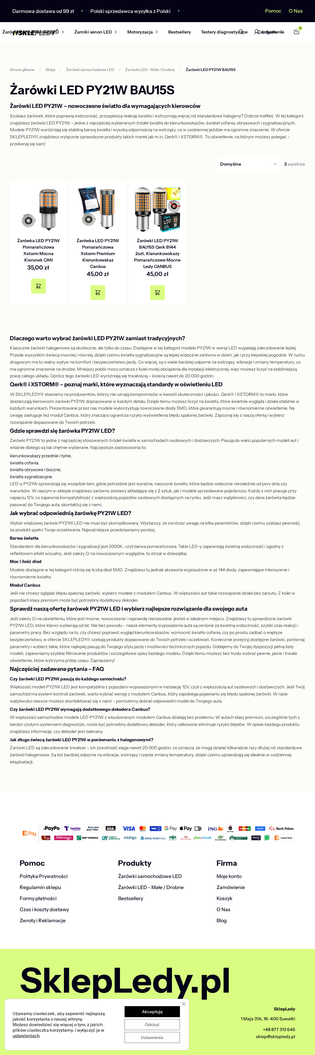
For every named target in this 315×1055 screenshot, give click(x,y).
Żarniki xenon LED (93, 32)
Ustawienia (152, 1037)
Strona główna (22, 69)
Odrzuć (152, 1024)
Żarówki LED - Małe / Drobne (150, 69)
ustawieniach (26, 1035)
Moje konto (229, 876)
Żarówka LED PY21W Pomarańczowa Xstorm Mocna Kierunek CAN (38, 250)
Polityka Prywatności (44, 876)
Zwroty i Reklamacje (43, 920)
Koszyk (225, 898)
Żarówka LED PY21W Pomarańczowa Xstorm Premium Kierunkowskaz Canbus (98, 253)
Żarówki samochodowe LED (30, 32)
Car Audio (267, 32)
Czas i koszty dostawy (44, 909)
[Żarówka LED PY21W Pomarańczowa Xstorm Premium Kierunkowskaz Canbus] (98, 209)
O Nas (296, 11)
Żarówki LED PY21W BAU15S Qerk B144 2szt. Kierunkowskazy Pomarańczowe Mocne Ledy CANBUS (157, 253)
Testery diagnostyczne (224, 32)
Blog (222, 920)
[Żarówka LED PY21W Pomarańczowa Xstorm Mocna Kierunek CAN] (38, 209)
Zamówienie (231, 887)
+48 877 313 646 (279, 1029)
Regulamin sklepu (40, 887)
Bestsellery (179, 32)
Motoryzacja (140, 32)
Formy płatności (38, 898)
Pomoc (273, 11)
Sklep (50, 69)
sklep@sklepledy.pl (275, 1036)
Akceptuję (152, 1011)
